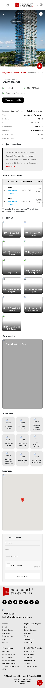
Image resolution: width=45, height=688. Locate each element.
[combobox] (8, 556)
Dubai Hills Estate (8, 654)
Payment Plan (33, 72)
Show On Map (16, 111)
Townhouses (28, 639)
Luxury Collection (30, 630)
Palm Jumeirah (7, 657)
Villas (26, 636)
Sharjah (5, 642)
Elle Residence (29, 660)
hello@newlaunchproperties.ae (17, 617)
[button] (22, 500)
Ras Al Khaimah (8, 630)
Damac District (29, 651)
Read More (10, 166)
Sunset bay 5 (28, 657)
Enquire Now (22, 576)
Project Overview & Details (14, 72)
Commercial (28, 642)
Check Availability (13, 100)
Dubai (4, 627)
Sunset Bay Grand (30, 666)
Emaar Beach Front (9, 663)
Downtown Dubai (8, 660)
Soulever (27, 663)
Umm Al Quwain (8, 636)
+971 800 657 (9, 614)
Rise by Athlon (29, 654)
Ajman (4, 639)
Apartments (28, 633)
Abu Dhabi (6, 633)
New (25, 627)
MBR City (5, 651)
